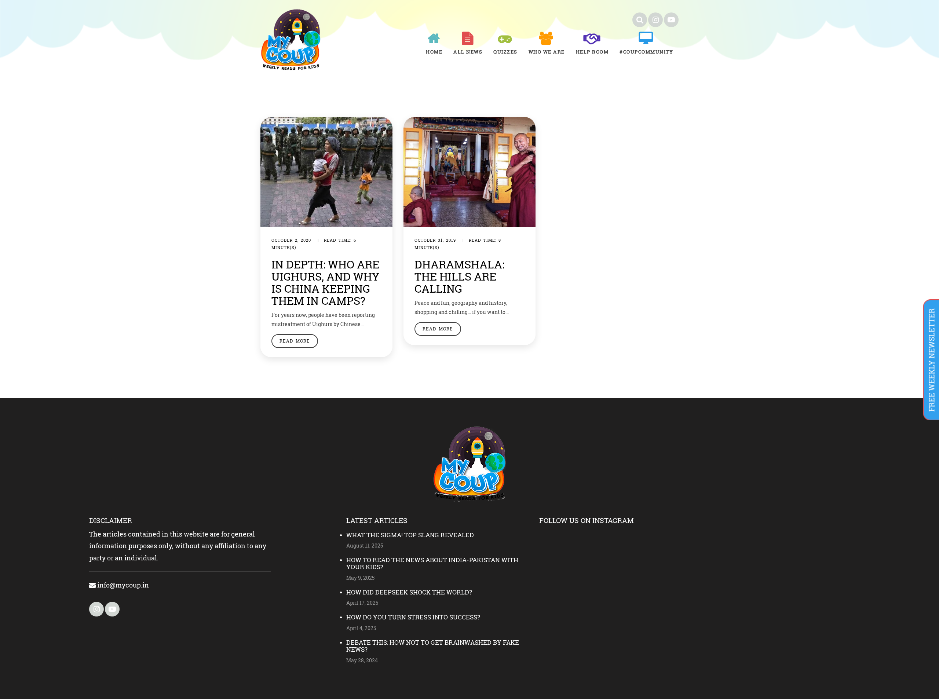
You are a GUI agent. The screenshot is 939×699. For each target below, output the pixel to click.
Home (434, 52)
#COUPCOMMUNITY (646, 52)
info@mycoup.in (122, 585)
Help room (592, 52)
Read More (294, 341)
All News (467, 52)
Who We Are (547, 52)
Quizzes (505, 52)
